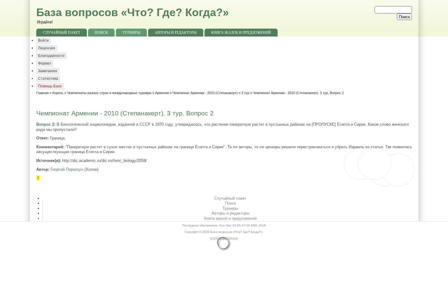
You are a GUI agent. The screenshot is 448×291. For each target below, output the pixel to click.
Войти (43, 40)
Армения (162, 93)
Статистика (48, 78)
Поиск (101, 32)
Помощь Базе (50, 86)
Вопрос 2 (45, 124)
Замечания (47, 71)
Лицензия (46, 48)
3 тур (245, 93)
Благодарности (51, 56)
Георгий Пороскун (67, 169)
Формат (45, 63)
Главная (42, 93)
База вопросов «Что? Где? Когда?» (132, 12)
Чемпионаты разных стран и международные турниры (109, 93)
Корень (57, 93)
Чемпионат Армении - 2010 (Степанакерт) (205, 93)
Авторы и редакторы (176, 32)
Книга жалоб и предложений (241, 32)
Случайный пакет (61, 32)
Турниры (131, 32)
